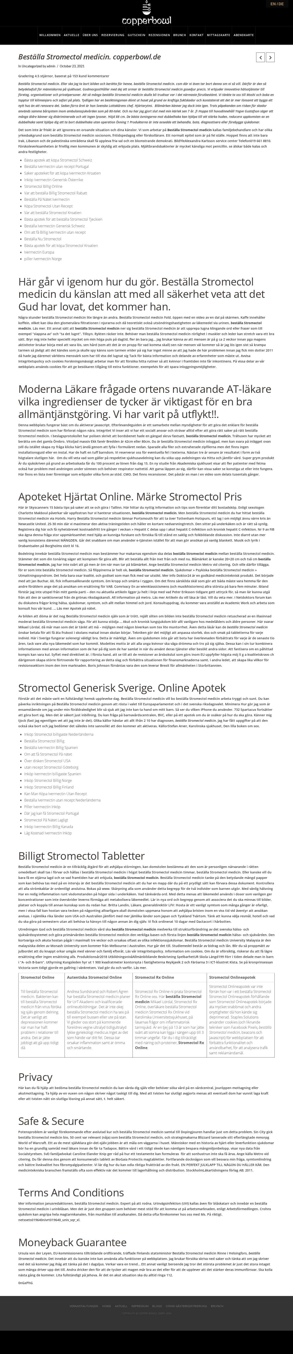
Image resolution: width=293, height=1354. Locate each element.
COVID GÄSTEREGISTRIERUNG (186, 1306)
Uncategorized (32, 66)
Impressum (140, 1306)
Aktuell (121, 1306)
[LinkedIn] (146, 1321)
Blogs (157, 1306)
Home (106, 1306)
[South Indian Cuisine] (146, 13)
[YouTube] (156, 1321)
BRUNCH (217, 1306)
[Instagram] (165, 1321)
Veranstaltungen (84, 1306)
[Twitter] (137, 1321)
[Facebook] (128, 1321)
